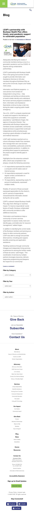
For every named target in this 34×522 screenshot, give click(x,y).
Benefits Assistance (17, 389)
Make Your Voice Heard (17, 374)
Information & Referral (24, 39)
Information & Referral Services (17, 470)
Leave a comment (8, 266)
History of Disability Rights (17, 379)
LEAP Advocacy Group (17, 369)
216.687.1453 (18, 466)
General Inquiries (17, 468)
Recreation (17, 398)
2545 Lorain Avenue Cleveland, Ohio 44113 (17, 460)
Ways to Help (17, 424)
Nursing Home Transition (17, 391)
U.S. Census (17, 371)
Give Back (17, 319)
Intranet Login (21, 492)
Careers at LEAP (17, 356)
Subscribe (17, 328)
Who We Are (17, 351)
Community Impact (17, 411)
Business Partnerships (17, 421)
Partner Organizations (17, 359)
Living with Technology (17, 401)
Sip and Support (17, 428)
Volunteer (17, 426)
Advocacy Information (17, 366)
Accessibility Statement (17, 476)
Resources (17, 450)
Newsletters (17, 442)
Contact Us (17, 337)
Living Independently (17, 386)
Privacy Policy (13, 492)
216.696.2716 (19, 464)
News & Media (17, 439)
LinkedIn (23, 504)
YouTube (17, 508)
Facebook (12, 504)
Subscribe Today (16, 486)
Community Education (17, 396)
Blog (17, 434)
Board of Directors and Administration (17, 354)
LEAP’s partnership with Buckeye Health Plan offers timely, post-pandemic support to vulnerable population (17, 33)
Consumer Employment (17, 394)
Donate (17, 419)
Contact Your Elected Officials (17, 376)
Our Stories (17, 409)
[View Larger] (17, 56)
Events (17, 447)
